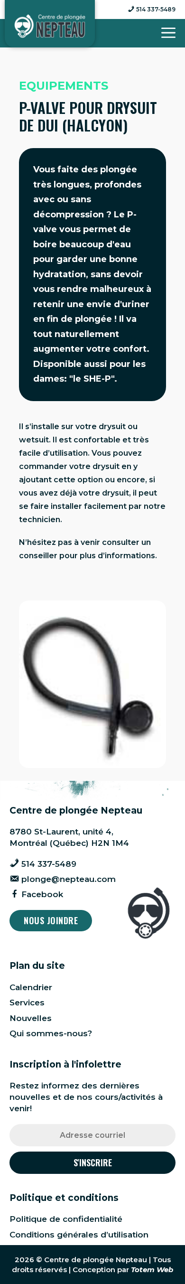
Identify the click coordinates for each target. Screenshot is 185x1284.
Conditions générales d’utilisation (78, 1234)
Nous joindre (51, 920)
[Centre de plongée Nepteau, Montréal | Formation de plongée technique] (49, 26)
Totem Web (152, 1269)
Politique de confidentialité (65, 1219)
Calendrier (30, 987)
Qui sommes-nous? (50, 1033)
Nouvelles (30, 1018)
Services (27, 1002)
